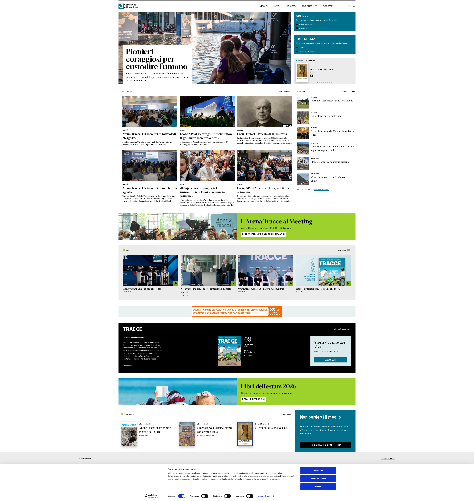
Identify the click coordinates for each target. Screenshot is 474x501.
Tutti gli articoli (284, 91)
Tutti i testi (287, 414)
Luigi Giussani (291, 6)
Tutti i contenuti (388, 458)
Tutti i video (341, 250)
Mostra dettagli (264, 496)
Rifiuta (318, 487)
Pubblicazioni (328, 6)
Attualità (263, 6)
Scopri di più (129, 365)
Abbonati (330, 359)
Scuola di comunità (309, 6)
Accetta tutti (318, 470)
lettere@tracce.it (321, 189)
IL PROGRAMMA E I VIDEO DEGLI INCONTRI (263, 234)
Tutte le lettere (348, 91)
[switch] (204, 496)
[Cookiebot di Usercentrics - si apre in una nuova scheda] (151, 496)
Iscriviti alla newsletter (325, 444)
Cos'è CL (276, 6)
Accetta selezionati (318, 479)
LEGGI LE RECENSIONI (253, 399)
